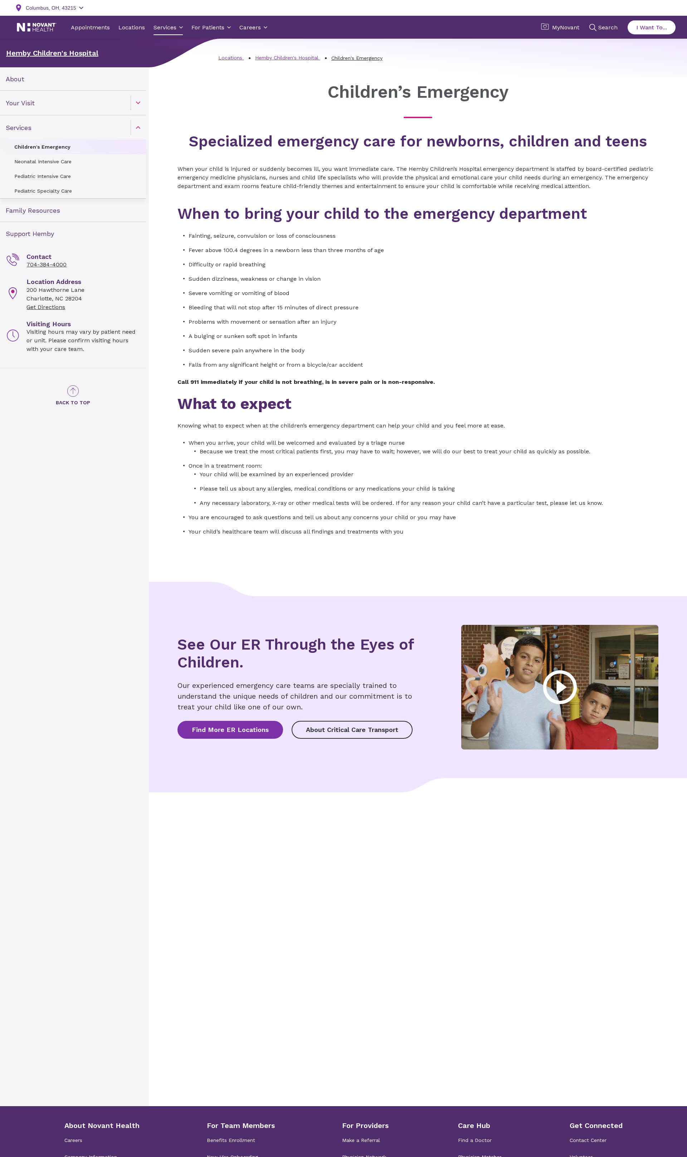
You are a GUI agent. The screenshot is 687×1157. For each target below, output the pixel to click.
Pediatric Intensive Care (42, 176)
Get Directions (45, 307)
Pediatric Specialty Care (43, 191)
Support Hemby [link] (30, 233)
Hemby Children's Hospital (52, 53)
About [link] (15, 79)
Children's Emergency (42, 147)
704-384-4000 (46, 264)
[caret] (138, 103)
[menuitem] (73, 79)
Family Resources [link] (33, 210)
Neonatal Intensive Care (43, 161)
